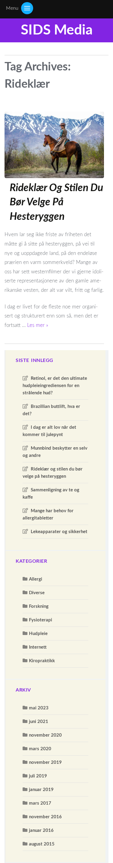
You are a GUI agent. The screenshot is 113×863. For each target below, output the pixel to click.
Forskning (39, 606)
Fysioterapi (40, 620)
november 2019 (45, 762)
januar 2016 (41, 830)
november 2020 (45, 735)
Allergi (35, 579)
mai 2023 (39, 708)
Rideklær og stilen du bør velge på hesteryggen (56, 202)
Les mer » (37, 325)
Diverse (37, 593)
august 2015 (42, 844)
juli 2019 (38, 776)
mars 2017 (40, 803)
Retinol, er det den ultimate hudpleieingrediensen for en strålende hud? (55, 385)
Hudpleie (38, 633)
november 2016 (45, 817)
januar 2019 (41, 789)
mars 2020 (40, 749)
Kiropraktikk (42, 661)
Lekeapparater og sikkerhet (59, 531)
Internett (38, 647)
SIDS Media (57, 30)
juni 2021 (38, 721)
